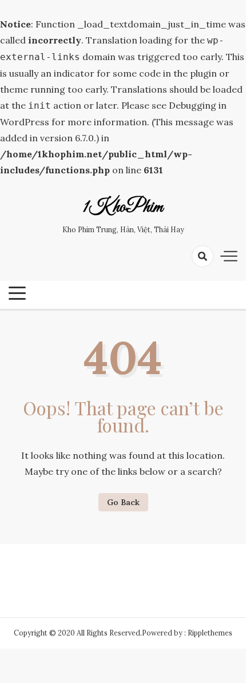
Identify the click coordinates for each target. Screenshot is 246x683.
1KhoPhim (123, 207)
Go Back (123, 502)
